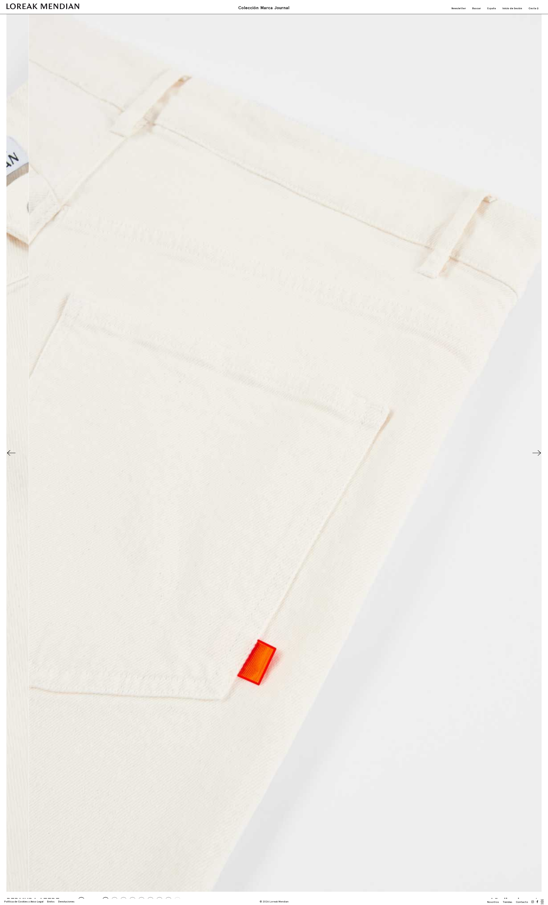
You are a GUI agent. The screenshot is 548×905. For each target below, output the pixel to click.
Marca (266, 7)
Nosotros (493, 902)
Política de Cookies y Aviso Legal (23, 901)
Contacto (522, 902)
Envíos (51, 901)
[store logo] (42, 6)
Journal (281, 7)
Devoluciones (66, 901)
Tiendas (507, 902)
